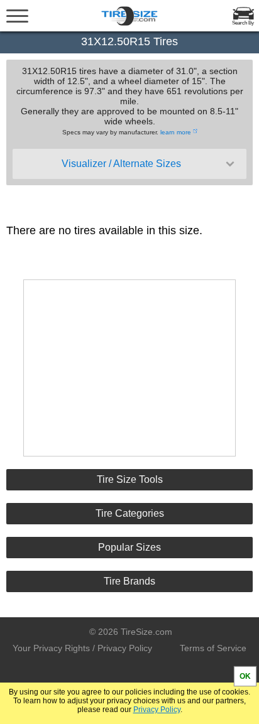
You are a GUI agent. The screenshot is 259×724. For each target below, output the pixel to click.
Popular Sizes (129, 547)
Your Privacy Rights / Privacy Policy (82, 648)
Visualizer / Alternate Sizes (121, 163)
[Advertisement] (129, 368)
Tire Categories (130, 513)
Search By (243, 23)
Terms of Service (213, 648)
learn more (175, 132)
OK (245, 676)
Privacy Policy (156, 709)
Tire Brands (129, 581)
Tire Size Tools (130, 479)
